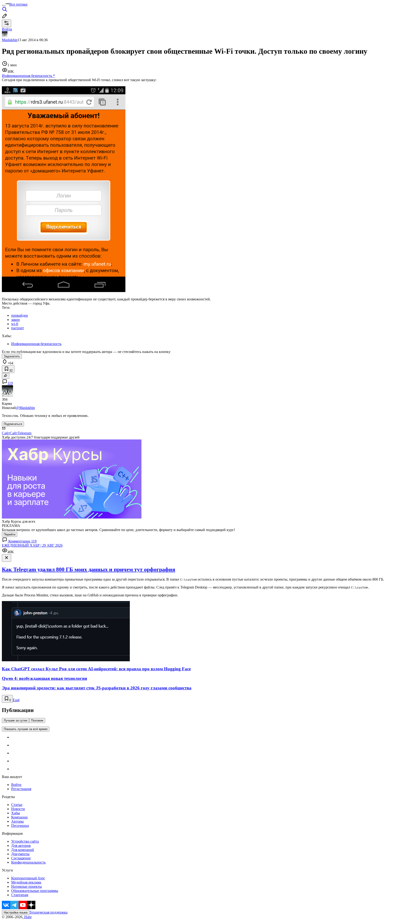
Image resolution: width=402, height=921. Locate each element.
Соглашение (21, 858)
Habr (27, 917)
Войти (16, 785)
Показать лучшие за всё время (25, 729)
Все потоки (18, 4)
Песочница (20, 826)
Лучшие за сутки (15, 720)
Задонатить (12, 356)
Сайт (6, 433)
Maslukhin (9, 40)
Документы (20, 854)
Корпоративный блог (28, 878)
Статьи (16, 805)
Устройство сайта (25, 841)
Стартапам (19, 895)
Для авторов (21, 846)
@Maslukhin (25, 408)
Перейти (9, 534)
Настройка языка (15, 912)
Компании (19, 817)
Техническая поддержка (48, 912)
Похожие (37, 720)
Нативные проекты (26, 886)
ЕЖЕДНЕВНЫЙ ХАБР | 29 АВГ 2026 (32, 545)
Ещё (16, 700)
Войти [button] (7, 29)
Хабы (15, 813)
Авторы (17, 821)
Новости (18, 809)
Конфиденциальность (28, 862)
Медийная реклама (26, 882)
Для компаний (22, 850)
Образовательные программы (34, 891)
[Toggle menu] (4, 5)
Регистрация (21, 789)
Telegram (24, 433)
